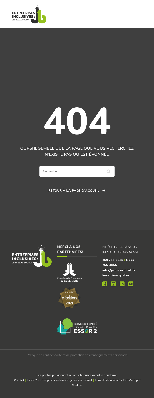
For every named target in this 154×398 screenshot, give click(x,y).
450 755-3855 (112, 260)
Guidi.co (77, 385)
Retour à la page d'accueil (74, 190)
